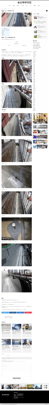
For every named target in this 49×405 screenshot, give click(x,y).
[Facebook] (46, 404)
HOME (9, 5)
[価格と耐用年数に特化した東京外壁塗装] (24, 4)
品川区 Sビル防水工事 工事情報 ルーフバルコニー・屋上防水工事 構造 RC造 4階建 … (6, 348)
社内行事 (34, 99)
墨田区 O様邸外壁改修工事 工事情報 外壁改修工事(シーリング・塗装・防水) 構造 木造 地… (17, 333)
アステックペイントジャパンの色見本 (41, 21)
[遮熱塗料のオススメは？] (28, 386)
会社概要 (13, 5)
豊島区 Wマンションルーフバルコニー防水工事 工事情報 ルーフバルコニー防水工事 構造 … (17, 349)
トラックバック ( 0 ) (7, 355)
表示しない (6, 28)
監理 (33, 96)
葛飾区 (34, 104)
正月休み (34, 87)
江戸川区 (34, 90)
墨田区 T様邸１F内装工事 (26, 345)
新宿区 (34, 79)
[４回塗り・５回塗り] (36, 386)
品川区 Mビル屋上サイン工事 (8, 316)
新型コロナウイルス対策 (36, 42)
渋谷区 (34, 93)
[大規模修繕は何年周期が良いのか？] (13, 386)
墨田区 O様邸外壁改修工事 (16, 330)
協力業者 (18, 5)
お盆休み (34, 56)
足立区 (34, 107)
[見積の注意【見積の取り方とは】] (5, 386)
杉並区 (34, 84)
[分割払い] (20, 386)
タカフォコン (34, 59)
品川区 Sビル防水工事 (5, 345)
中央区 (34, 62)
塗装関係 (34, 73)
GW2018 (34, 53)
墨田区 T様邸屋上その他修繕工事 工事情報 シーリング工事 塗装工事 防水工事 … (27, 333)
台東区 (34, 67)
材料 (26, 5)
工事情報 (34, 5)
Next (48, 387)
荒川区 (34, 102)
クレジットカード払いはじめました (41, 26)
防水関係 (34, 110)
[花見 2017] (43, 386)
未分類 (34, 82)
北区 (33, 64)
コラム (30, 5)
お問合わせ (39, 5)
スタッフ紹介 (22, 5)
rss (45, 404)
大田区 (34, 76)
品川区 (34, 70)
